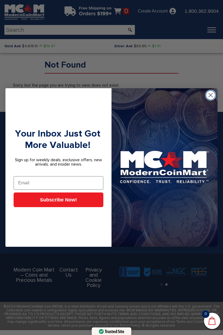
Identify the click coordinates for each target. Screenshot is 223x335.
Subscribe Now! (58, 200)
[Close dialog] (210, 95)
